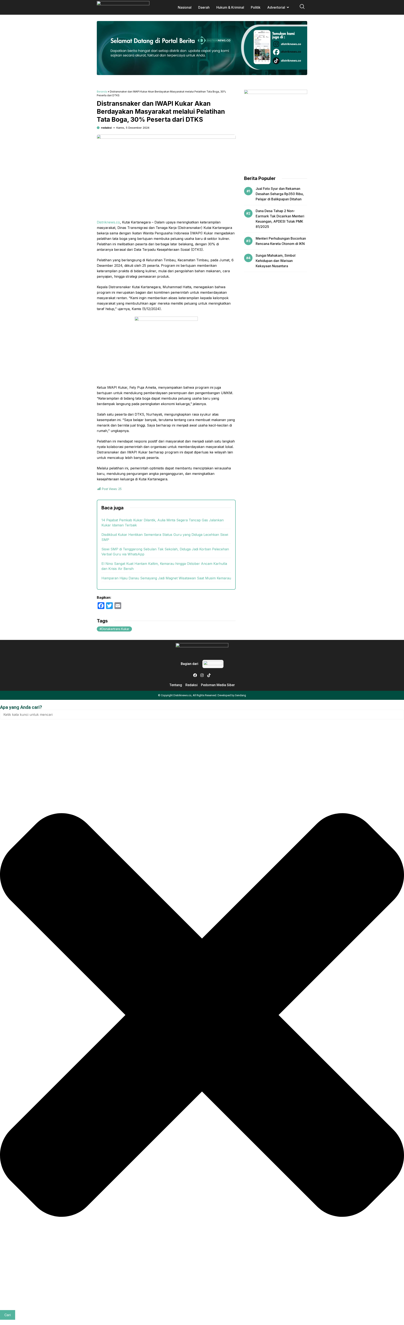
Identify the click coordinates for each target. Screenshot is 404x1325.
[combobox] (202, 714)
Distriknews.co (108, 222)
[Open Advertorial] (288, 7)
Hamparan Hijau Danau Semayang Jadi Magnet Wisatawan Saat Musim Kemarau (166, 578)
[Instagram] (202, 675)
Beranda (102, 91)
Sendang (240, 695)
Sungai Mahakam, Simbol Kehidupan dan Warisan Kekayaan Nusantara (275, 260)
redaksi (106, 127)
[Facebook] (195, 675)
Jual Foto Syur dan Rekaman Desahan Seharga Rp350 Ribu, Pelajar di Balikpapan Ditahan (280, 193)
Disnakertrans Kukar (115, 629)
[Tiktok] (209, 675)
